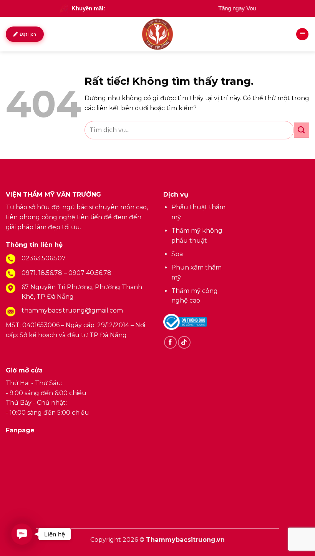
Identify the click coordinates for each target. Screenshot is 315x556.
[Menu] (302, 34)
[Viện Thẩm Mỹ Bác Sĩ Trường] (157, 34)
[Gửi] (301, 129)
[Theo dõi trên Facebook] (170, 342)
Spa (177, 254)
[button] (22, 534)
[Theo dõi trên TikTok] (184, 342)
